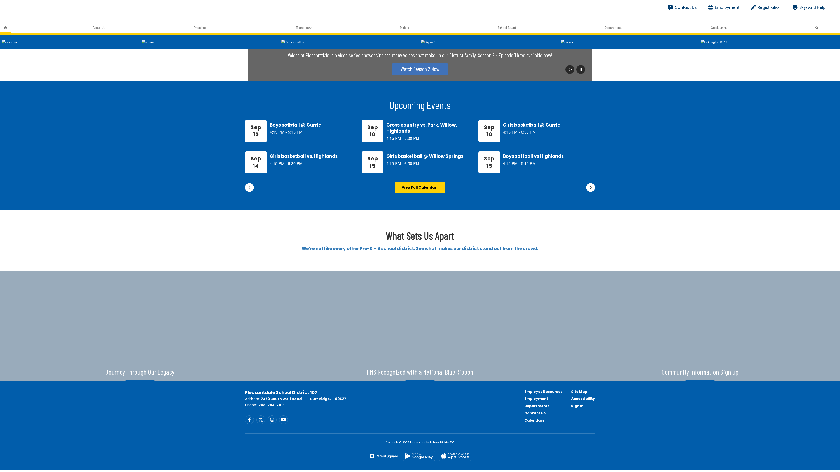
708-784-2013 (272, 405)
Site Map (579, 391)
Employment (727, 7)
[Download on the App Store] (455, 456)
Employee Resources (543, 391)
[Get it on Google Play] (418, 456)
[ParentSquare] (384, 456)
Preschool (201, 27)
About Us (99, 27)
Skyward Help (812, 7)
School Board (507, 27)
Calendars (534, 420)
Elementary (304, 27)
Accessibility (583, 398)
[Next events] (590, 187)
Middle (405, 27)
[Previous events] (249, 187)
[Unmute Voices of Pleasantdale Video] (569, 70)
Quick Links (719, 27)
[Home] (5, 27)
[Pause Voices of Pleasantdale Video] (580, 70)
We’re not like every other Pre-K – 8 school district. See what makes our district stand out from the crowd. (420, 248)
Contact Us (685, 7)
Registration (769, 7)
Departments (613, 27)
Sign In (577, 405)
